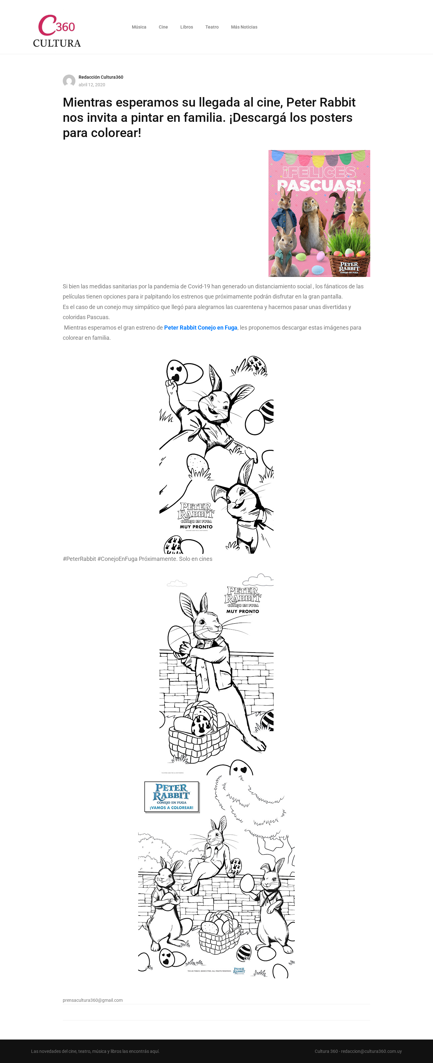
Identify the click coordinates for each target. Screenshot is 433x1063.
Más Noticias (244, 27)
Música (139, 27)
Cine (163, 27)
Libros (186, 27)
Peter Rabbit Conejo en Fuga (200, 327)
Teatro (212, 27)
